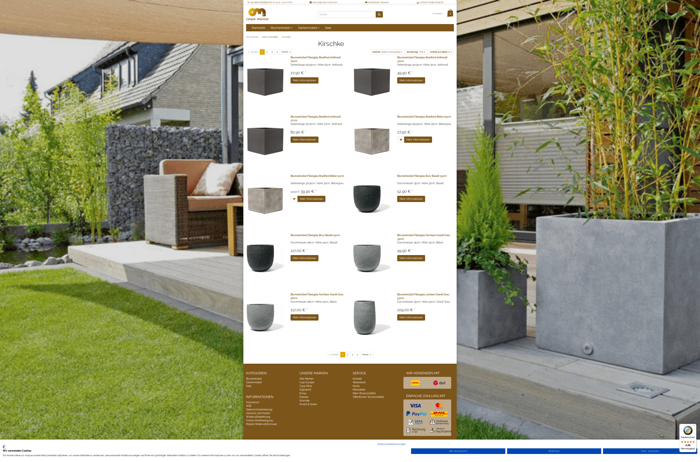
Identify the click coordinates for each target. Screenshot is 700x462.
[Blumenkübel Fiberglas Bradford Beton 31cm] (265, 199)
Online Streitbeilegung (259, 420)
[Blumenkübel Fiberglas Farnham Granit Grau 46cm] (265, 318)
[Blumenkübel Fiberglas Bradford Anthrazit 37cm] (265, 140)
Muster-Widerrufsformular (261, 424)
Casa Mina (306, 386)
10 (440, 52)
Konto (356, 386)
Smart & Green (308, 404)
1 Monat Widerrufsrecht (431, 2)
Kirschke (305, 400)
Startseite (258, 28)
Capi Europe (307, 382)
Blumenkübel (281, 28)
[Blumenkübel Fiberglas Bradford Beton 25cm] (372, 140)
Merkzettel (359, 389)
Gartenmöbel (308, 28)
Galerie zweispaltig (386, 52)
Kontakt (357, 378)
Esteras (304, 396)
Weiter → (286, 52)
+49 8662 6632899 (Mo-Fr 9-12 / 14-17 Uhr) (270, 2)
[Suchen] (379, 14)
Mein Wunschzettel (364, 393)
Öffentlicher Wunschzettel (368, 396)
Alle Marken (307, 378)
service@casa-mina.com (324, 2)
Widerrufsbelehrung (258, 416)
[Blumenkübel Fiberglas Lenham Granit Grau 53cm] (372, 318)
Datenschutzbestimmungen (391, 444)
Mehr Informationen (304, 80)
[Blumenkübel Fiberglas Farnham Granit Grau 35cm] (372, 258)
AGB (248, 405)
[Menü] (694, 426)
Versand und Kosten (258, 413)
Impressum (252, 402)
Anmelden (437, 13)
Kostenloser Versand (377, 2)
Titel (415, 52)
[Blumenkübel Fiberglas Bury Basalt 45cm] (265, 258)
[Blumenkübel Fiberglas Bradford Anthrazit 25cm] (265, 81)
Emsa (303, 393)
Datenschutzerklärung (259, 409)
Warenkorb (359, 382)
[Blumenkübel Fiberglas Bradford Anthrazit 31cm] (372, 81)
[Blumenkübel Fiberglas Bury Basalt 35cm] (372, 199)
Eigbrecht (305, 389)
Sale (328, 28)
